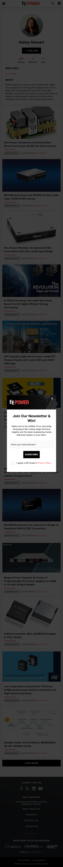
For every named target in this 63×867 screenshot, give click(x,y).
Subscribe (31, 454)
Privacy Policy (44, 463)
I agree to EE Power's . (33, 463)
